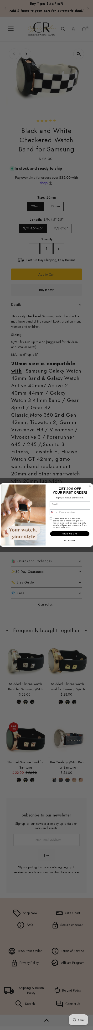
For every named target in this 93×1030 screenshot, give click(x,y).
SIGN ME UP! (69, 534)
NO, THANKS (70, 541)
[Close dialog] (90, 486)
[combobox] (54, 512)
